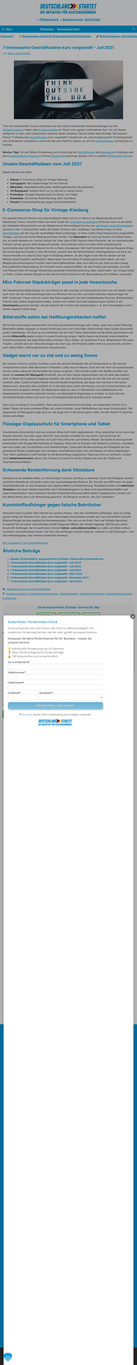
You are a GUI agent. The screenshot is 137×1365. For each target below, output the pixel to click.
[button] (8, 1357)
